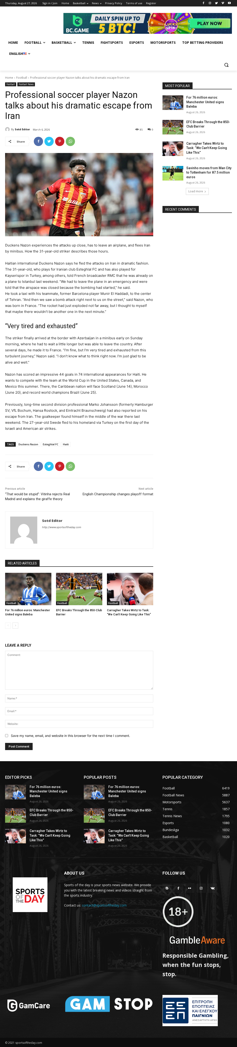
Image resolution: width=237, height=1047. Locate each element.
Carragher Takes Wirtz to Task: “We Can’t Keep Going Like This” (206, 148)
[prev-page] (8, 626)
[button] (226, 64)
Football (21, 78)
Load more (195, 191)
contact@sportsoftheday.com (104, 905)
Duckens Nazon (28, 444)
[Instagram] (210, 3)
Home (9, 78)
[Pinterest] (59, 141)
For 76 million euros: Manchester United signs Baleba (205, 102)
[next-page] (15, 626)
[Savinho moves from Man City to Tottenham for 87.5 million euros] (172, 173)
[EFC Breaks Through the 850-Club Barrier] (79, 589)
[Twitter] (216, 3)
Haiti (66, 444)
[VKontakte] (212, 888)
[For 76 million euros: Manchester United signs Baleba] (28, 589)
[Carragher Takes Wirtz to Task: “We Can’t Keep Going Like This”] (130, 589)
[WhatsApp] (70, 141)
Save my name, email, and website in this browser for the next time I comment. (70, 736)
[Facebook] (203, 3)
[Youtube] (229, 3)
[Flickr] (189, 888)
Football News (26, 84)
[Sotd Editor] (8, 129)
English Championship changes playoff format (118, 494)
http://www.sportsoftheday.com (61, 527)
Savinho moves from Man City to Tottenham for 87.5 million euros (208, 172)
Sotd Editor (22, 129)
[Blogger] (167, 888)
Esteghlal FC (50, 444)
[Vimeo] (222, 3)
